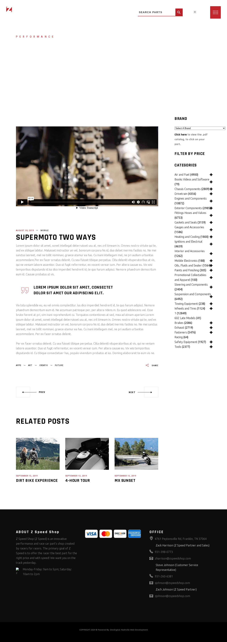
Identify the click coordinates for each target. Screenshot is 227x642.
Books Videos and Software (192, 182)
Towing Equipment (190, 303)
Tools (182, 346)
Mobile (45, 230)
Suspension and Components (193, 296)
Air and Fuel (186, 174)
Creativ (43, 365)
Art (30, 365)
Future (59, 365)
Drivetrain (185, 193)
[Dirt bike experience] (38, 454)
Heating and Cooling (192, 236)
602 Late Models (188, 318)
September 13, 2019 (27, 475)
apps (18, 365)
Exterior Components (193, 208)
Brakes (183, 322)
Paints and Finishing (190, 270)
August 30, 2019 (25, 230)
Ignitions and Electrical (188, 244)
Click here (181, 135)
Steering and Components (191, 287)
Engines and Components (191, 201)
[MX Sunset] (136, 454)
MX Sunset (125, 480)
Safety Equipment (190, 341)
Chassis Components (192, 189)
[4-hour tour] (87, 454)
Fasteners (185, 332)
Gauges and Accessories (189, 230)
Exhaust (184, 327)
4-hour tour (77, 480)
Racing (181, 337)
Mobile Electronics (190, 260)
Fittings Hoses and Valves (190, 215)
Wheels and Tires (190, 308)
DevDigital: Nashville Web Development (129, 630)
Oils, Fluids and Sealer (193, 265)
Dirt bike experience (37, 480)
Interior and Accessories (190, 253)
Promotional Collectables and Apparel (190, 277)
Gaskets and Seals (190, 222)
